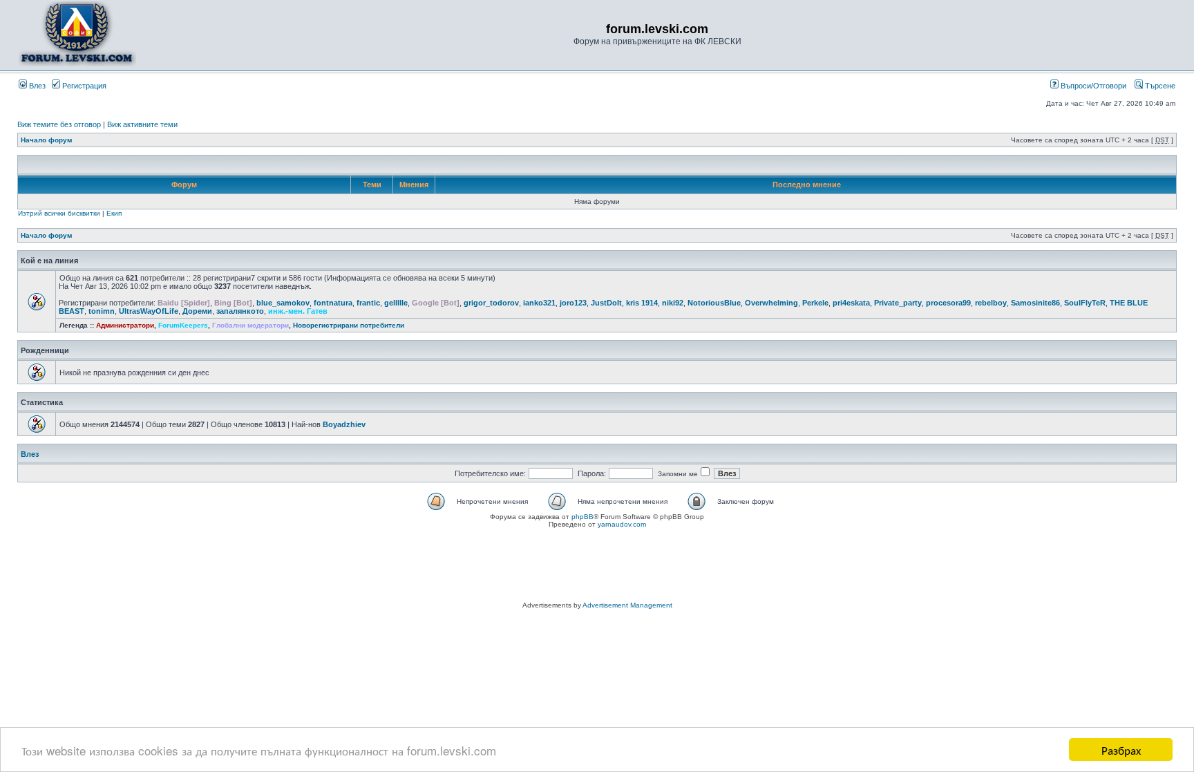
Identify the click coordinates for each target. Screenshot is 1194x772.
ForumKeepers (183, 325)
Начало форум (46, 140)
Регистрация (83, 86)
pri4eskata (851, 303)
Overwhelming (771, 303)
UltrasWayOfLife (148, 311)
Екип (114, 213)
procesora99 (948, 303)
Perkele (815, 303)
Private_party (898, 303)
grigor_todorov (491, 303)
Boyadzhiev (344, 424)
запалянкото (240, 311)
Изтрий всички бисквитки (59, 213)
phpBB (582, 516)
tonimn (101, 311)
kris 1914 (642, 303)
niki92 (672, 303)
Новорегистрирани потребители (348, 325)
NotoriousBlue (714, 303)
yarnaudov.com (622, 524)
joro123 (573, 303)
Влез (36, 86)
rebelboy (991, 303)
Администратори (125, 325)
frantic (368, 303)
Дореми (197, 311)
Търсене (1159, 86)
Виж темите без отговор (59, 124)
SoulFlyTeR (1085, 303)
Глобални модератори (250, 325)
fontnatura (333, 303)
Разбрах (1121, 749)
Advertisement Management (627, 605)
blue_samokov (283, 303)
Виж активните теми (142, 124)
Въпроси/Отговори (1092, 86)
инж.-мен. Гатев (298, 311)
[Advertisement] (597, 567)
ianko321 (539, 303)
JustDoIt (606, 303)
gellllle (396, 303)
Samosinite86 (1035, 303)
